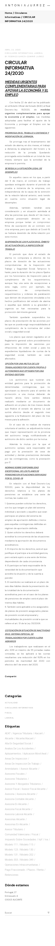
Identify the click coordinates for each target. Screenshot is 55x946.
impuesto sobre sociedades (20, 839)
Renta (40, 869)
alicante (9, 738)
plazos (31, 869)
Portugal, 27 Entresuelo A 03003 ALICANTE (13, 896)
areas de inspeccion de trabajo (22, 763)
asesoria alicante (26, 794)
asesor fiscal (12, 789)
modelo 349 (26, 859)
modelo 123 (11, 849)
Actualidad (11, 703)
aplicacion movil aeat (34, 753)
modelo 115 (26, 844)
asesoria (9, 794)
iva (46, 839)
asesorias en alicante (16, 824)
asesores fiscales (15, 773)
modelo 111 (11, 844)
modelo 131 (11, 854)
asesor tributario (14, 829)
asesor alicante (29, 768)
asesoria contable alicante (19, 799)
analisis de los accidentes (19, 748)
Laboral (38, 53)
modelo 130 (26, 849)
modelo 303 (11, 859)
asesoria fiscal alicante (17, 809)
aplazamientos (13, 753)
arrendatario (11, 768)
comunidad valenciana (17, 834)
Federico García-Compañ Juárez (26, 56)
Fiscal (8, 713)
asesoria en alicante (16, 804)
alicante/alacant (24, 738)
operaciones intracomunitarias (21, 864)
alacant (39, 733)
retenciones (11, 874)
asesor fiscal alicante (34, 789)
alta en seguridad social (18, 743)
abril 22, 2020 (12, 50)
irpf (40, 839)
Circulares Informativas (19, 53)
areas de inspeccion (16, 758)
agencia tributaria (22, 733)
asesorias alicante (15, 819)
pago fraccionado (15, 869)
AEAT (8, 733)
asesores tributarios (16, 778)
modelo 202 (26, 854)
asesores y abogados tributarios (23, 783)
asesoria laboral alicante (18, 814)
